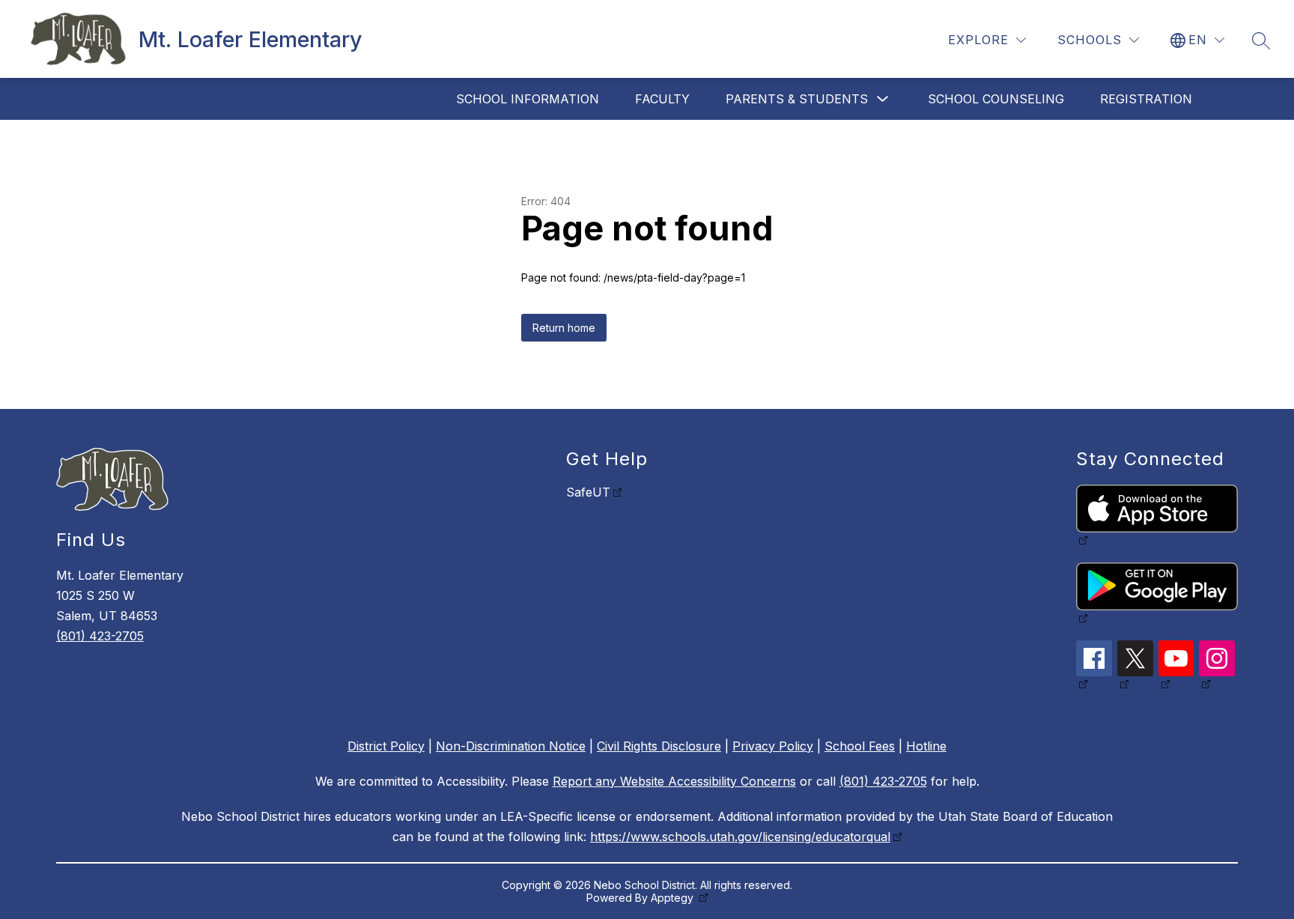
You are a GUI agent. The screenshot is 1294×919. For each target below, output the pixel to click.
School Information (527, 98)
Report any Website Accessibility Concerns (674, 781)
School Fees (859, 745)
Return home (563, 327)
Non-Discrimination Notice (511, 745)
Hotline (926, 745)
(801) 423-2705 (100, 635)
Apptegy (673, 897)
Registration (1146, 98)
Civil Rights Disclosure (659, 745)
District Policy (386, 745)
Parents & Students (797, 98)
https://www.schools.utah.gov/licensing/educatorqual (740, 836)
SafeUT (588, 492)
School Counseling (996, 98)
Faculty (662, 98)
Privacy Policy (772, 745)
